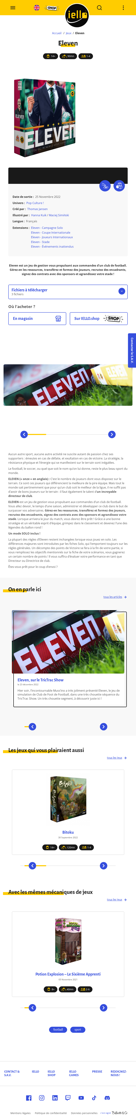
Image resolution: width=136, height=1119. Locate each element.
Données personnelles (84, 1113)
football (58, 1029)
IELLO (35, 1071)
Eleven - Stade (40, 242)
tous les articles (112, 597)
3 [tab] (79, 434)
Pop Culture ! (35, 203)
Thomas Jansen (37, 209)
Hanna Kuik (38, 215)
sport (78, 1029)
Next (112, 434)
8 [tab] (79, 1007)
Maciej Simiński (59, 215)
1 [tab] (35, 434)
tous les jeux (114, 757)
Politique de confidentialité (51, 1113)
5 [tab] (73, 726)
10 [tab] (93, 1007)
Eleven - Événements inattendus (52, 246)
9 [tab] (86, 1007)
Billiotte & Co (120, 1113)
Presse (97, 1071)
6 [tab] (84, 726)
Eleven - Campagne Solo (47, 228)
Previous (24, 434)
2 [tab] (57, 434)
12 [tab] (108, 1007)
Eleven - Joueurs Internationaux (52, 237)
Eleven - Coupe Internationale (50, 232)
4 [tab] (101, 434)
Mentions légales (20, 1113)
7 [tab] (95, 726)
